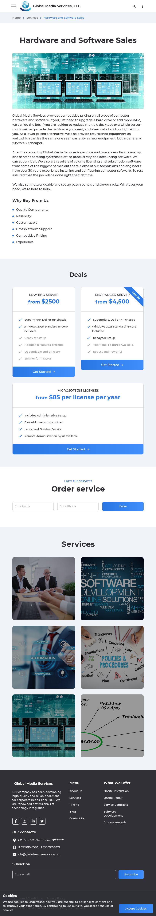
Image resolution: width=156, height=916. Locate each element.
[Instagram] (24, 821)
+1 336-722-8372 (49, 847)
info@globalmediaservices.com (39, 854)
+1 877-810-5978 (28, 847)
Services (32, 17)
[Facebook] (15, 821)
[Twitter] (42, 821)
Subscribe (131, 874)
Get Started (42, 372)
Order (123, 506)
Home (16, 17)
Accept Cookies (136, 908)
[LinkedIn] (33, 821)
